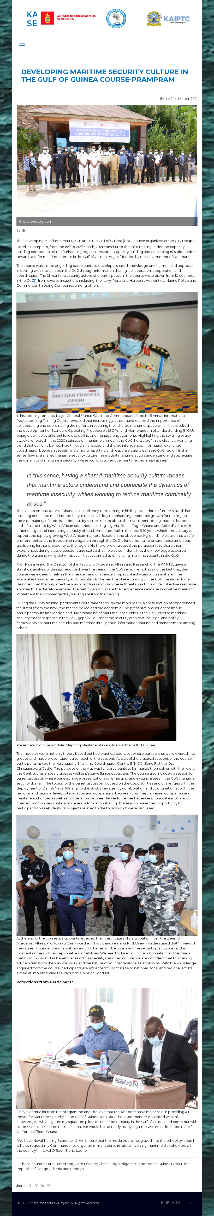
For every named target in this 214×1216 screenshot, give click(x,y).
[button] (191, 166)
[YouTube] (173, 1202)
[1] (35, 280)
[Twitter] (167, 1202)
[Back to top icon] (190, 1203)
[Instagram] (178, 1202)
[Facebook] (162, 1202)
